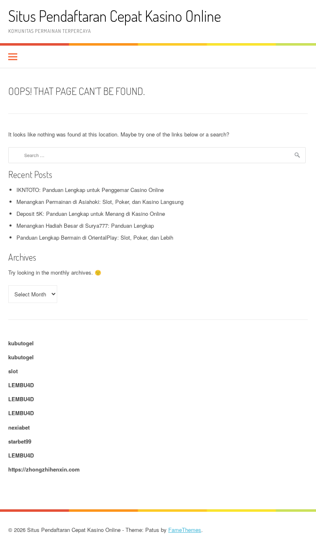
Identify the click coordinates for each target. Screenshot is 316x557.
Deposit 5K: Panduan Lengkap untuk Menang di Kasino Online (90, 213)
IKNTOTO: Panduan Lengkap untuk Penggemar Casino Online (90, 190)
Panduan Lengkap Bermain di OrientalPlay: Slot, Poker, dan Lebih (94, 237)
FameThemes (184, 530)
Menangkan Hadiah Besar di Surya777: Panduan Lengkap (85, 225)
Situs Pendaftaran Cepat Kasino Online (114, 15)
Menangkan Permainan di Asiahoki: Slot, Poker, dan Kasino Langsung (100, 202)
